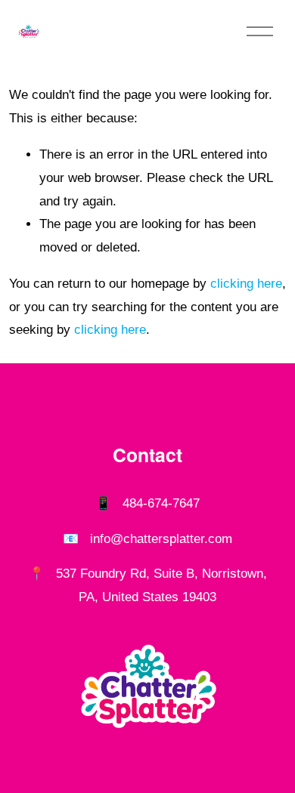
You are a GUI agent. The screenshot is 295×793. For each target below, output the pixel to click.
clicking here (246, 283)
